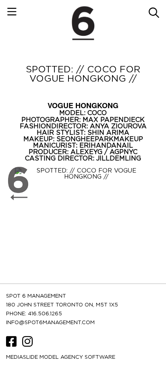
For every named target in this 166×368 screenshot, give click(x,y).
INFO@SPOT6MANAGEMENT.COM (50, 322)
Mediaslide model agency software (60, 357)
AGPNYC (123, 152)
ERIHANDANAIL (106, 145)
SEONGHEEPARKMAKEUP (99, 139)
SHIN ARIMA (108, 133)
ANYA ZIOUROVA (118, 126)
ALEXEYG (87, 152)
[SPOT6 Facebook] (12, 344)
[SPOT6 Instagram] (27, 344)
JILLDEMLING (118, 158)
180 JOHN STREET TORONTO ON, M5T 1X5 (62, 305)
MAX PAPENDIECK (114, 120)
